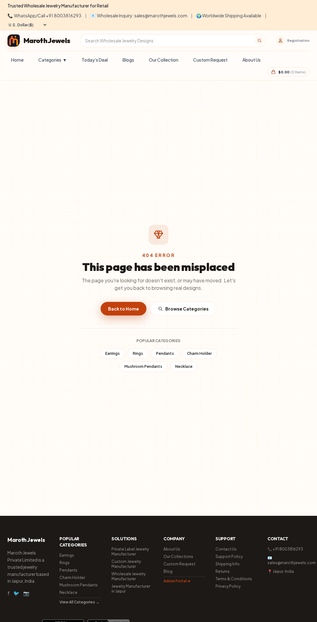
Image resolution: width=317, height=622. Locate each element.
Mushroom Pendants (143, 366)
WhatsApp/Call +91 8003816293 (44, 15)
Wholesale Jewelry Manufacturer (128, 576)
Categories (52, 60)
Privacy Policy (228, 586)
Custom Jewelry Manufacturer (126, 564)
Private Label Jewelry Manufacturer (130, 551)
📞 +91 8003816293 (285, 549)
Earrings (112, 353)
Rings (138, 353)
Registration (298, 40)
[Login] (280, 41)
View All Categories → (79, 602)
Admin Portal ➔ (176, 581)
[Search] (259, 40)
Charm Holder (199, 353)
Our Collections (178, 556)
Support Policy (229, 556)
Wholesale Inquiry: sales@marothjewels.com (138, 15)
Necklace (184, 366)
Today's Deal (95, 60)
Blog (167, 571)
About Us (251, 60)
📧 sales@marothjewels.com (288, 560)
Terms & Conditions (233, 578)
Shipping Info (227, 564)
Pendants (165, 353)
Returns (222, 571)
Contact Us (226, 549)
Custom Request (210, 60)
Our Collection (163, 60)
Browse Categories (187, 308)
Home (17, 60)
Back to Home (123, 308)
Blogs (128, 60)
